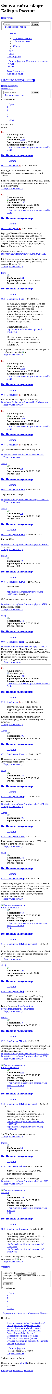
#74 (3, 878)
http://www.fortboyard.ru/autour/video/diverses (22, 454)
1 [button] (7, 107)
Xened (4, 730)
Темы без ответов (15, 71)
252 (22, 1197)
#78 (3, 1104)
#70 (3, 702)
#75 (3, 944)
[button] (10, 104)
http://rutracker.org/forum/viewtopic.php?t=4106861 (25, 1056)
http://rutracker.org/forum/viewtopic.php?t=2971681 (25, 544)
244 (22, 278)
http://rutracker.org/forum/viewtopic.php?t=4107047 (25, 1053)
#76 (3, 991)
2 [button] (7, 109)
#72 (3, 796)
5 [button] (7, 117)
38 (21, 1022)
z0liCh (4, 463)
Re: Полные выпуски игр (17, 155)
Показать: (8, 1273)
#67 (3, 534)
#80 (3, 1229)
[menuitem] (22, 38)
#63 (3, 299)
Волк (3, 273)
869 (22, 913)
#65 (3, 444)
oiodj (3, 615)
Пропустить (7, 18)
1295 (22, 139)
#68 (3, 582)
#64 (3, 395)
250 (22, 621)
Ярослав (5, 1192)
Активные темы (15, 74)
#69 (3, 642)
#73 (3, 836)
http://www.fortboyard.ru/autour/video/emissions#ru (24, 402)
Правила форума (9, 86)
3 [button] (7, 112)
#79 (3, 1166)
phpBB (23, 1363)
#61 (3, 165)
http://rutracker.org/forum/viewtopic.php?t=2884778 (25, 499)
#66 (3, 489)
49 (21, 468)
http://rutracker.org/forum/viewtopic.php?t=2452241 (25, 646)
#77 (3, 1041)
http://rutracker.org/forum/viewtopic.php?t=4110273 (24, 1181)
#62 (3, 228)
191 (22, 736)
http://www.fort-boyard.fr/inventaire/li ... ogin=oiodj (17, 1007)
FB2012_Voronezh (10, 907)
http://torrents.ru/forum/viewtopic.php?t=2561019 (23, 254)
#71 (3, 754)
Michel (4, 1017)
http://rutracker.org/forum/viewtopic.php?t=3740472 (25, 804)
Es (2, 132)
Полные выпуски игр (18, 80)
